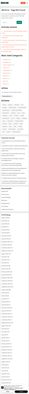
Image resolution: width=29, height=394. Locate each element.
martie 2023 (4, 341)
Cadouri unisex (6, 110)
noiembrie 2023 (5, 317)
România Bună (5, 203)
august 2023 (4, 326)
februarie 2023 (5, 344)
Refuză (7, 391)
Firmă (13, 118)
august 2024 (4, 290)
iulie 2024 (4, 293)
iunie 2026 (4, 224)
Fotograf (18, 118)
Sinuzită (4, 129)
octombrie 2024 (5, 284)
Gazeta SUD (4, 191)
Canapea (13, 113)
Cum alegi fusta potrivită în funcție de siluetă (13, 178)
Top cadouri (20, 129)
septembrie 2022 (6, 359)
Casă (19, 113)
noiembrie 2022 (5, 353)
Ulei (3, 131)
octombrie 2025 (5, 248)
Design (22, 115)
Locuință (4, 123)
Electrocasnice (6, 118)
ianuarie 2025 (5, 275)
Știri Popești (4, 206)
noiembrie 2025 (5, 245)
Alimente (10, 104)
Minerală (16, 123)
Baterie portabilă (22, 107)
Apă (22, 104)
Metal (10, 123)
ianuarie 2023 (5, 347)
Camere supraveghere (17, 110)
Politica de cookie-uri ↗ (9, 388)
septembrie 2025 (6, 251)
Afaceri (4, 104)
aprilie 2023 (4, 338)
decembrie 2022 (5, 350)
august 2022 (4, 362)
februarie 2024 (5, 308)
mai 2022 (3, 371)
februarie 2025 (5, 272)
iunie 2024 (4, 296)
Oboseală (5, 126)
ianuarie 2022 (5, 383)
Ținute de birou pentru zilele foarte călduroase (14, 146)
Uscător (8, 131)
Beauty (5, 76)
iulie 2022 (4, 365)
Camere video (6, 113)
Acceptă (21, 391)
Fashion (5, 78)
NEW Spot (4, 200)
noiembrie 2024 (5, 281)
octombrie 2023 (5, 320)
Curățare (16, 115)
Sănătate (5, 62)
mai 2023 (3, 335)
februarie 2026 (5, 236)
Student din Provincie (7, 209)
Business (5, 73)
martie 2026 (4, 233)
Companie (5, 115)
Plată (15, 126)
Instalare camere (19, 121)
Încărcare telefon (16, 131)
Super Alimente (12, 129)
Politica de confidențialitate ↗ (10, 389)
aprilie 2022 (4, 374)
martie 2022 (4, 377)
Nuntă (21, 123)
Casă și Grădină (7, 65)
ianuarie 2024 (5, 311)
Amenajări (17, 104)
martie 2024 (4, 305)
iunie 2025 (4, 260)
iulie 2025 (4, 257)
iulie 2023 (4, 329)
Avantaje (5, 107)
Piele (10, 126)
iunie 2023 (4, 332)
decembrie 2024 (5, 278)
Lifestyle (5, 59)
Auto (4, 81)
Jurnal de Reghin (6, 197)
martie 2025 (4, 269)
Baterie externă (12, 107)
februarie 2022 (5, 380)
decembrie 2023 (5, 314)
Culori (11, 115)
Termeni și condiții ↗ (19, 388)
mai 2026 (3, 227)
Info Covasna (5, 194)
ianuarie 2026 (5, 239)
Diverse (5, 84)
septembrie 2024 (6, 287)
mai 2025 (3, 263)
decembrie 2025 (5, 242)
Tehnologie (6, 70)
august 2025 (4, 254)
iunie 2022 (4, 368)
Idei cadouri (10, 121)
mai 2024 (3, 299)
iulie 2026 (4, 221)
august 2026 (4, 218)
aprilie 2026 (4, 230)
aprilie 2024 (4, 302)
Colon (23, 113)
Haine (4, 121)
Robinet (20, 126)
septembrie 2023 (6, 323)
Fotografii (24, 118)
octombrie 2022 (5, 356)
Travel (4, 67)
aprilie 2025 (4, 266)
